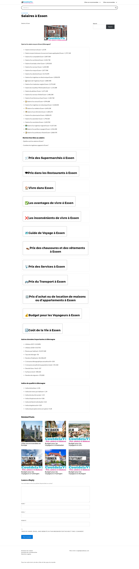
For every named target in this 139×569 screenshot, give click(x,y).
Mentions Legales (26, 554)
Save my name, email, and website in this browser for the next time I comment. (53, 531)
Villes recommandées (109, 2)
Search (95, 23)
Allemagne (24, 13)
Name (23, 503)
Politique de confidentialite (29, 552)
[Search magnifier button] (116, 8)
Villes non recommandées (91, 2)
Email (23, 512)
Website (23, 520)
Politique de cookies (27, 550)
